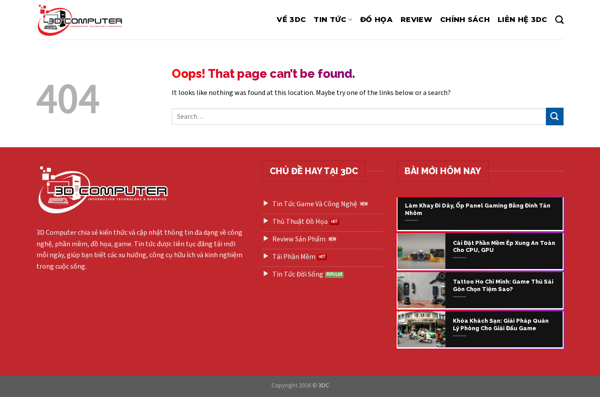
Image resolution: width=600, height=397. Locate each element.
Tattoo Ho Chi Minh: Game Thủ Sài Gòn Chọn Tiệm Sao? (503, 285)
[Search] (559, 19)
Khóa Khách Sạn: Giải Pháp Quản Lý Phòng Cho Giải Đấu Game (501, 324)
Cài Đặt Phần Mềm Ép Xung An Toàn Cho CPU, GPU (504, 247)
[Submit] (555, 116)
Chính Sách (465, 19)
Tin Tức (330, 19)
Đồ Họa (376, 19)
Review (416, 19)
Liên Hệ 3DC (522, 19)
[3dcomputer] (82, 20)
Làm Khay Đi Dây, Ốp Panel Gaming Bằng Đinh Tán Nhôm (477, 209)
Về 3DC (291, 19)
